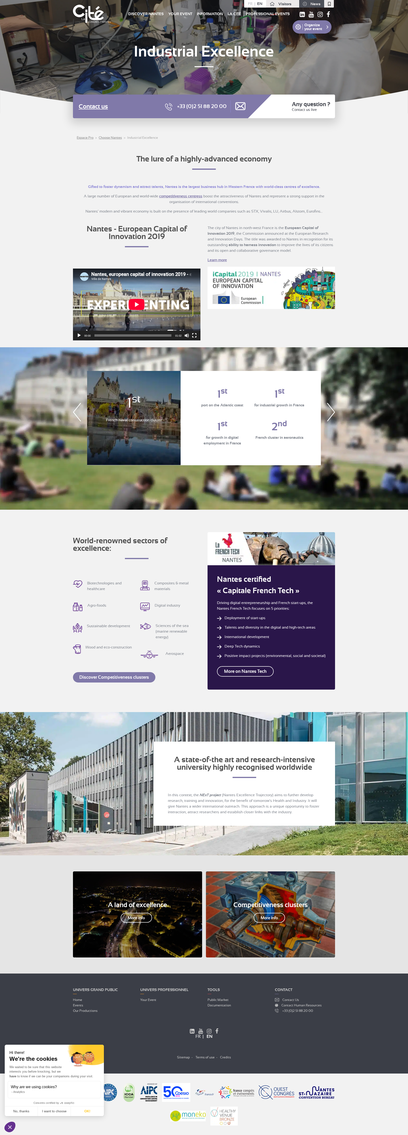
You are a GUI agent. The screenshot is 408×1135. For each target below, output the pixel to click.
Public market (218, 1000)
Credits (225, 1057)
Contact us (93, 106)
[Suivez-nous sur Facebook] (328, 15)
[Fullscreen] (194, 335)
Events (78, 1005)
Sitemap (183, 1057)
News (315, 4)
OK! (87, 1111)
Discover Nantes (146, 14)
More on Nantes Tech (245, 671)
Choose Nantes (110, 137)
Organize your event (313, 27)
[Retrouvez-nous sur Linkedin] (302, 15)
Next (331, 412)
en (259, 4)
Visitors (284, 4)
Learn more (217, 260)
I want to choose (54, 1111)
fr (250, 4)
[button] (10, 1127)
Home (77, 1000)
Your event (180, 14)
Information (210, 14)
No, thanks (21, 1111)
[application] (136, 304)
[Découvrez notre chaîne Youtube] (311, 15)
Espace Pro (85, 137)
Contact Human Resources (301, 1005)
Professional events (268, 14)
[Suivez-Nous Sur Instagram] (209, 1032)
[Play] (79, 335)
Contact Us (290, 1000)
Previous (77, 412)
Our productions (85, 1011)
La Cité (234, 14)
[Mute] (186, 335)
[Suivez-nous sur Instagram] (320, 15)
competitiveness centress (180, 196)
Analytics (19, 1092)
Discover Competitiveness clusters (114, 677)
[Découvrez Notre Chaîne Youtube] (200, 1032)
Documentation (219, 1005)
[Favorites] (329, 4)
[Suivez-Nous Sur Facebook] (216, 1032)
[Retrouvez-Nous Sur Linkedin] (192, 1032)
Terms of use (205, 1057)
